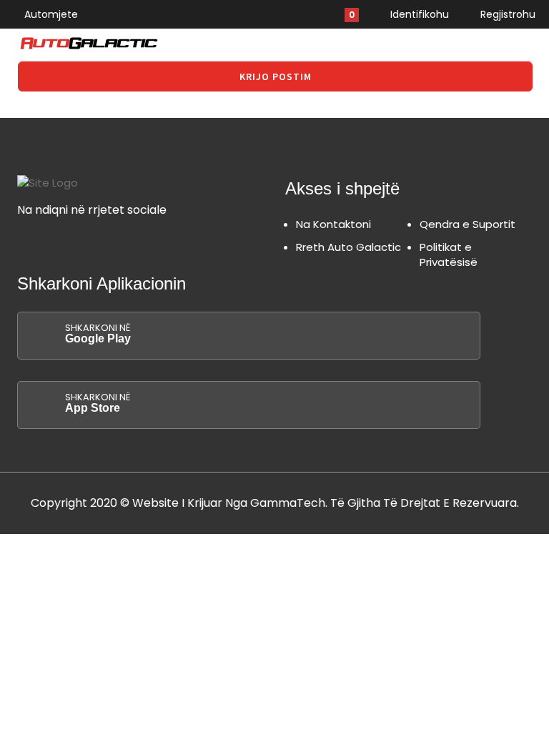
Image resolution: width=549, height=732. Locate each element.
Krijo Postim (275, 76)
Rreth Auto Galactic (348, 246)
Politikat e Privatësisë (449, 254)
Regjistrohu (506, 14)
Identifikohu (418, 14)
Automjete (51, 14)
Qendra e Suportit (467, 224)
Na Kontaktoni (333, 224)
